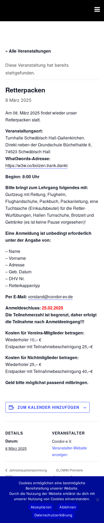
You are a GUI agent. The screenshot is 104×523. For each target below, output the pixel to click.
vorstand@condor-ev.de (50, 297)
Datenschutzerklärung (53, 515)
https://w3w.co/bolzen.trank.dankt (36, 165)
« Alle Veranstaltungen (28, 51)
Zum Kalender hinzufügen (48, 407)
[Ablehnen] (97, 499)
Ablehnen (67, 507)
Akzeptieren (41, 507)
